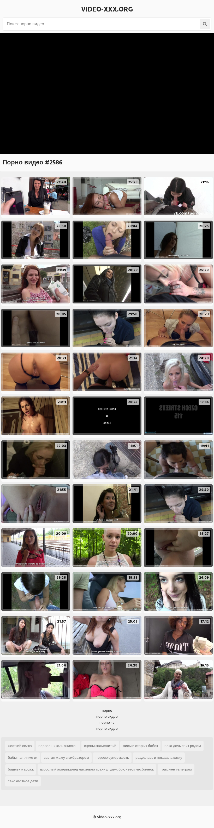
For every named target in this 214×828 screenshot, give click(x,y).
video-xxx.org (107, 9)
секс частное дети (23, 781)
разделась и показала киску (158, 758)
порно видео (107, 717)
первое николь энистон (58, 746)
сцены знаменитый (100, 746)
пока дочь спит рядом (182, 746)
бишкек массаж (21, 769)
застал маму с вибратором (66, 758)
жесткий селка (20, 746)
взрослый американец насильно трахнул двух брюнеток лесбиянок (97, 769)
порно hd (107, 723)
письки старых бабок (140, 746)
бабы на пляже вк (22, 758)
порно (107, 711)
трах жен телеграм (176, 769)
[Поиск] (205, 24)
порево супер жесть (112, 758)
